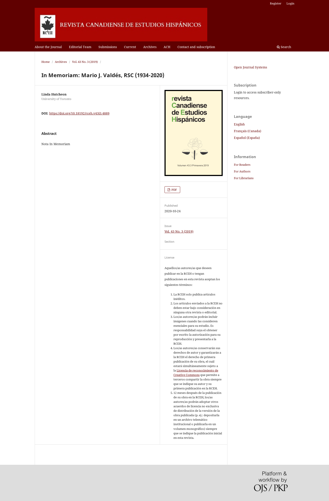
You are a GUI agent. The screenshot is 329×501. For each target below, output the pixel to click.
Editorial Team (80, 47)
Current (130, 47)
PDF (174, 190)
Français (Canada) (247, 131)
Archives (149, 47)
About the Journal (48, 47)
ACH (167, 47)
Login (290, 3)
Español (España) (247, 138)
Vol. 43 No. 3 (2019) (85, 62)
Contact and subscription (196, 47)
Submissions (107, 47)
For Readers (242, 165)
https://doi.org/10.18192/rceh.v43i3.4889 (79, 113)
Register (275, 3)
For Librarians (244, 178)
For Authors (242, 171)
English (239, 124)
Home (45, 62)
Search (285, 47)
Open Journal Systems (250, 67)
